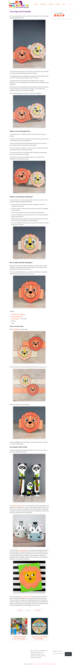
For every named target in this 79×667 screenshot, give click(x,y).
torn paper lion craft (26, 596)
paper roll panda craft (17, 505)
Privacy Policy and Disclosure (48, 664)
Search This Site (57, 651)
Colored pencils (15, 318)
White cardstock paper (17, 316)
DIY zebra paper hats (23, 550)
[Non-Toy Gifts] (19, 5)
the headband (15, 329)
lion (28, 610)
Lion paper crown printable (18, 314)
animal (20, 610)
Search (68, 654)
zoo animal (37, 610)
